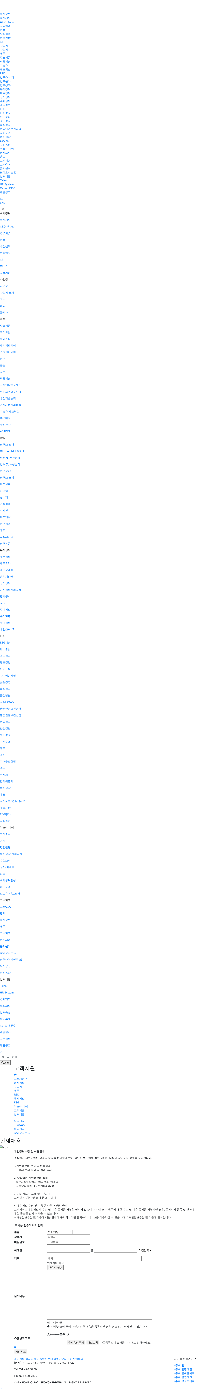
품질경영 (5, 124)
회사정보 (5, 14)
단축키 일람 (55, 1267)
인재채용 (5, 176)
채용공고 (5, 192)
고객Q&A (5, 164)
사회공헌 (5, 144)
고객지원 (5, 160)
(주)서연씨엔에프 (184, 1373)
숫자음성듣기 (76, 1342)
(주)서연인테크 (183, 1377)
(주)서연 (179, 1365)
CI (1, 41)
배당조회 (5, 105)
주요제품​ (5, 57)
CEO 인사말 (7, 21)
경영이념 (5, 25)
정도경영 (5, 120)
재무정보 (5, 93)
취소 (16, 1347)
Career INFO (7, 188)
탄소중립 (5, 117)
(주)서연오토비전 (184, 1381)
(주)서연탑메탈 (183, 1369)
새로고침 (92, 1342)
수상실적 (5, 33)
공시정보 (5, 97)
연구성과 (5, 85)
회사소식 (5, 152)
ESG (2, 109)
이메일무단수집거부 (60, 1358)
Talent (4, 180)
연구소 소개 (7, 77)
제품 (2, 53)
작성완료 (20, 1351)
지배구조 (5, 132)
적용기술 (5, 61)
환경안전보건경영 (10, 128)
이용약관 (42, 1358)
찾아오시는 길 (8, 172)
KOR (2, 198)
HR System (7, 184)
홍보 (2, 156)
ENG (3, 202)
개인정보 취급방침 (25, 1358)
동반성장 (5, 136)
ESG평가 (5, 140)
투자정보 (5, 89)
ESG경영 (5, 113)
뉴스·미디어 (7, 148)
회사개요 (5, 17)
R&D (2, 73)
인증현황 (5, 37)
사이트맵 (78, 1358)
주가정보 (5, 101)
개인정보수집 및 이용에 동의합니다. (150, 1217)
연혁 (2, 29)
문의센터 (5, 168)
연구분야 (5, 81)
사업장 (4, 45)
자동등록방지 (59, 1334)
